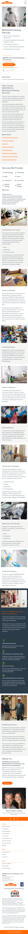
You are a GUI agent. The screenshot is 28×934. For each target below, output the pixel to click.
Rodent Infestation (8, 147)
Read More (7, 783)
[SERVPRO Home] (7, 2)
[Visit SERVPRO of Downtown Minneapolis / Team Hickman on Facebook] (17, 819)
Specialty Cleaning (6, 840)
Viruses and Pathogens (9, 159)
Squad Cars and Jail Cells (10, 156)
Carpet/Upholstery (11, 199)
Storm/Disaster (5, 833)
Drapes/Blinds (17, 200)
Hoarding (5, 144)
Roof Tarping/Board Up (12, 202)
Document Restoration (7, 200)
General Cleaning (6, 843)
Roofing (4, 845)
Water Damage (6, 826)
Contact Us (4, 856)
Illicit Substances (7, 150)
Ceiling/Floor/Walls (20, 199)
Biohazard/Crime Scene (16, 196)
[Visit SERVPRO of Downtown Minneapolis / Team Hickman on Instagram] (14, 819)
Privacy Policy (5, 865)
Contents (13, 203)
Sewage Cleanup (6, 196)
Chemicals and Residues (9, 153)
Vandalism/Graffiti (6, 203)
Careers (4, 854)
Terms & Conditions (6, 863)
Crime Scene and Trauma (10, 137)
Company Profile (6, 852)
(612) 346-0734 (9, 64)
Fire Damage (5, 829)
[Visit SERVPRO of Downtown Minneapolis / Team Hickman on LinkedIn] (10, 818)
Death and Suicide (7, 140)
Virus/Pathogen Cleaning (8, 197)
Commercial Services (7, 838)
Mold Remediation (6, 831)
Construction (5, 836)
